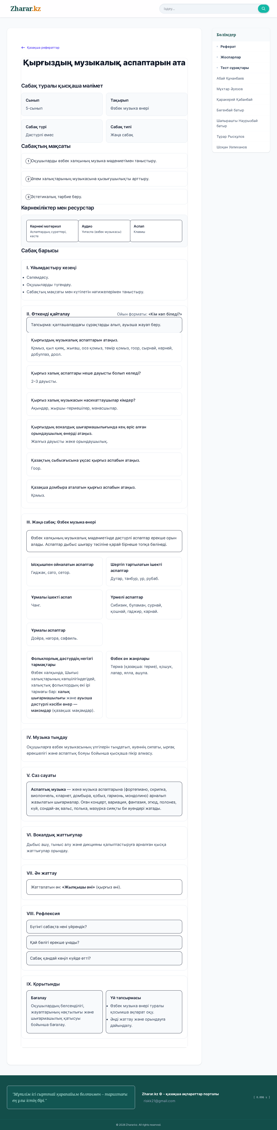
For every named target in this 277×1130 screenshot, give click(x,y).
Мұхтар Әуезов (230, 89)
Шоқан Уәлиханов (232, 147)
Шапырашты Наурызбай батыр (237, 123)
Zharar (25, 8)
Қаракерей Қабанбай (235, 99)
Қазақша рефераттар (43, 47)
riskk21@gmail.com (159, 1101)
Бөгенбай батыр (230, 110)
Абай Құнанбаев (230, 78)
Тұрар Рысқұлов (230, 136)
